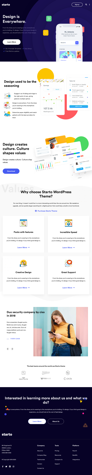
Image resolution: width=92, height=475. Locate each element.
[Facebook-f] (3, 466)
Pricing (57, 450)
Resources (58, 455)
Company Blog (41, 455)
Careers (39, 464)
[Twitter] (6, 466)
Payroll (75, 450)
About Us (40, 450)
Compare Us (58, 459)
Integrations (76, 459)
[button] (77, 5)
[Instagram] (13, 466)
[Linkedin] (10, 466)
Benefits (75, 455)
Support (57, 464)
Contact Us (40, 468)
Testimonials (41, 459)
